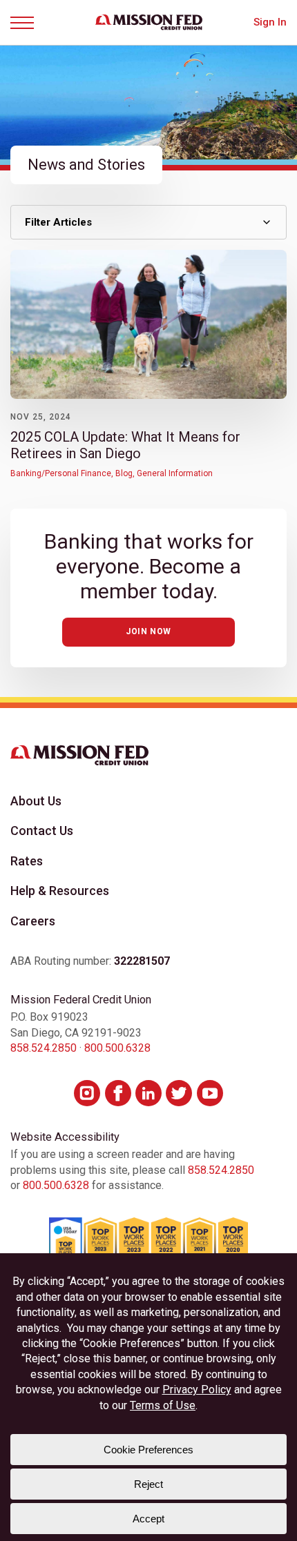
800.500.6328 (117, 1047)
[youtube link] (210, 1093)
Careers (32, 921)
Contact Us (41, 830)
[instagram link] (87, 1093)
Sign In (270, 22)
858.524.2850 (43, 1047)
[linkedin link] (148, 1093)
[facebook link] (118, 1093)
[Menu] (27, 23)
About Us (35, 801)
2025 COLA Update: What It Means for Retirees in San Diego (125, 445)
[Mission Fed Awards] (148, 1244)
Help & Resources (59, 890)
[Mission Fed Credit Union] (148, 22)
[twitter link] (179, 1093)
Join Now (148, 631)
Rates (26, 861)
